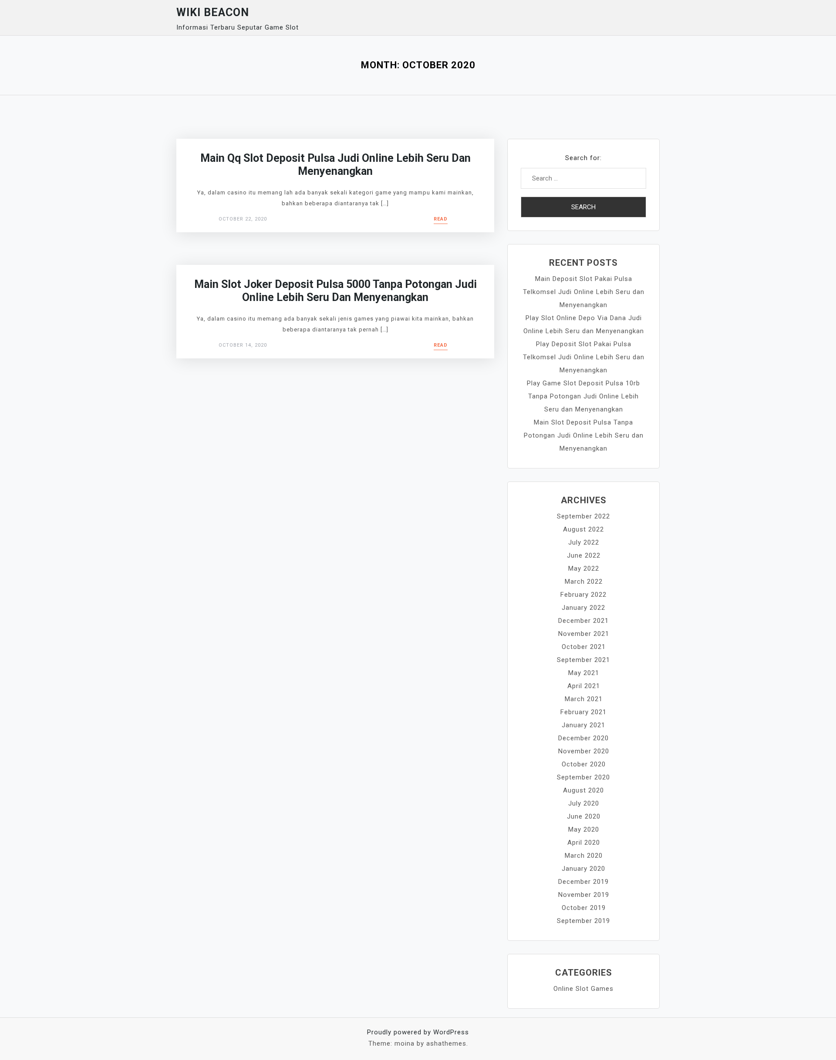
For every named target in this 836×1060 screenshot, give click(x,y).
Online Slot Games (583, 989)
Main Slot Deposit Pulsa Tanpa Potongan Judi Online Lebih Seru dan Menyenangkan (584, 435)
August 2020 (583, 790)
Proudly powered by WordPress (418, 1032)
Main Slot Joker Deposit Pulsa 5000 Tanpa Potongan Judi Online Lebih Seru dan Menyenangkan (335, 291)
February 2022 (583, 595)
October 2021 (584, 647)
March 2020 (584, 855)
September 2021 (583, 660)
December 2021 (583, 621)
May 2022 (583, 568)
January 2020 (583, 869)
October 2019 (584, 908)
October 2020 (584, 764)
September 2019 (583, 921)
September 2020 (583, 777)
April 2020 (583, 842)
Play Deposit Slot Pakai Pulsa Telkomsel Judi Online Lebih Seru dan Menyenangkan (583, 357)
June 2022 (583, 555)
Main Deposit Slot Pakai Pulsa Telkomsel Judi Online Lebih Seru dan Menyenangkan (583, 292)
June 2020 (583, 816)
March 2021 (584, 699)
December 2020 (583, 738)
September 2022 (583, 516)
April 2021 (583, 686)
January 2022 (583, 608)
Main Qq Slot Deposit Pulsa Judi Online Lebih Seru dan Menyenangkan (335, 164)
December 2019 (583, 882)
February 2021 (583, 712)
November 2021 (583, 634)
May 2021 (583, 673)
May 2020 (583, 829)
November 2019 (583, 895)
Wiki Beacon (212, 12)
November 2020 (583, 751)
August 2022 (583, 529)
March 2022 (584, 581)
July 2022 (583, 542)
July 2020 (583, 803)
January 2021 (583, 725)
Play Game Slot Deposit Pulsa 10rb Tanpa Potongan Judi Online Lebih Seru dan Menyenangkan (583, 396)
